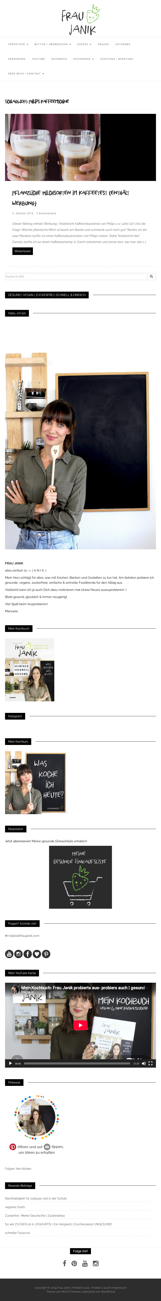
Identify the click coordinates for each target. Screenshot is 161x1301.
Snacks (103, 44)
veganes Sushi (15, 1207)
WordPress (108, 1291)
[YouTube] (85, 1265)
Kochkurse (83, 59)
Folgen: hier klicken (18, 1168)
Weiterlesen (22, 251)
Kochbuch (59, 59)
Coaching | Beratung (117, 59)
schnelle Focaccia (17, 1233)
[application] (80, 1025)
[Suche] (151, 276)
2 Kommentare (46, 213)
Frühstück (17, 44)
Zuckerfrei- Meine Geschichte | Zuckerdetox (35, 1215)
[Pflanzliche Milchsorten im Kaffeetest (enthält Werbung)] (52, 147)
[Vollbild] (150, 1063)
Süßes (83, 44)
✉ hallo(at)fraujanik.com (22, 936)
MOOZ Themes (71, 1291)
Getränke (123, 44)
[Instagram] (96, 1265)
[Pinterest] (74, 1265)
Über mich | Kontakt (25, 73)
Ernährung (17, 59)
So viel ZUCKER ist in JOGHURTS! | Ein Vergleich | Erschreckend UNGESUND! (58, 1224)
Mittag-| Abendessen (52, 44)
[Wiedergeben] (10, 1063)
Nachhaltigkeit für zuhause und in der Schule (36, 1198)
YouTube (38, 59)
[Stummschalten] (144, 1063)
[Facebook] (65, 1265)
